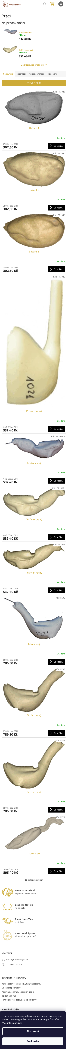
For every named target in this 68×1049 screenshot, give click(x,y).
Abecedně (52, 74)
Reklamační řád (9, 996)
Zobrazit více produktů (32, 64)
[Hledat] (44, 4)
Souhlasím (33, 1041)
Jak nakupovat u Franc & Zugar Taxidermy (21, 983)
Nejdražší (21, 74)
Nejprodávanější (36, 74)
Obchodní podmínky (11, 987)
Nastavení (33, 1031)
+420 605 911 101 (14, 964)
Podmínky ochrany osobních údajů (18, 992)
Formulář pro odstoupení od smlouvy (19, 999)
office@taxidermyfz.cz (17, 959)
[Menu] (61, 4)
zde (20, 1023)
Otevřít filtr (34, 83)
